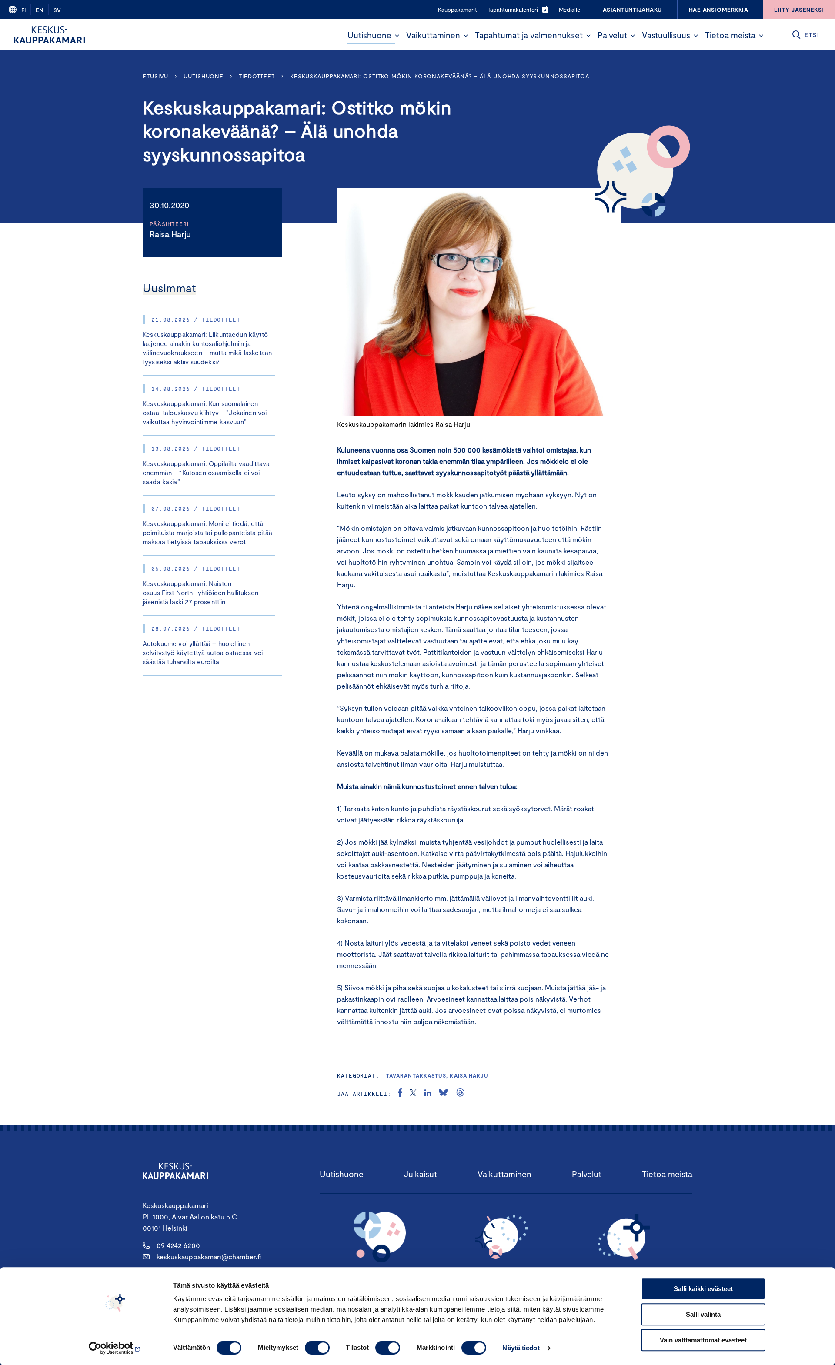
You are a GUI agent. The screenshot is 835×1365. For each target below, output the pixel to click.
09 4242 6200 (178, 1245)
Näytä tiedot (520, 1348)
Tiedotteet (257, 76)
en (39, 10)
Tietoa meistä (730, 35)
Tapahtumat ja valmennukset (529, 35)
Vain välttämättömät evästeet (703, 1340)
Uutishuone (369, 35)
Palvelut (612, 35)
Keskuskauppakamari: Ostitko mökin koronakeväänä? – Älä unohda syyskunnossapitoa (439, 76)
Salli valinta (703, 1314)
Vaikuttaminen (433, 35)
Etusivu (155, 76)
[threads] (460, 1093)
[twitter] (413, 1094)
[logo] (49, 34)
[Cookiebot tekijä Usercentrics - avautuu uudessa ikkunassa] (115, 1348)
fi (23, 10)
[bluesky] (443, 1093)
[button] (397, 35)
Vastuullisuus (666, 35)
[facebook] (400, 1093)
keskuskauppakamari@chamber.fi (209, 1256)
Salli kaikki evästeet (703, 1288)
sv (57, 10)
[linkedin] (427, 1094)
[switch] (317, 1348)
